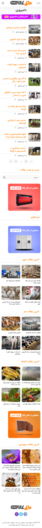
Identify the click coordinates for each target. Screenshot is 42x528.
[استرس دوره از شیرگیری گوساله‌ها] (34, 123)
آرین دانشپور (21, 58)
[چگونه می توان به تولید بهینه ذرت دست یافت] (11, 374)
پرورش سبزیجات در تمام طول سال (11, 405)
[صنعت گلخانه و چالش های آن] (31, 395)
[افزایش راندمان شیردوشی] (34, 29)
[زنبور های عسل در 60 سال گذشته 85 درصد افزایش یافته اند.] (11, 480)
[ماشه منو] (37, 3)
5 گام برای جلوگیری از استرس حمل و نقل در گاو (14, 80)
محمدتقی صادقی (20, 32)
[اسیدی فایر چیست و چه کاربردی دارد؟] (34, 53)
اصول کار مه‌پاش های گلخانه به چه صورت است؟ (31, 384)
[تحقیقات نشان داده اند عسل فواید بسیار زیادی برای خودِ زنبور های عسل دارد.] (31, 480)
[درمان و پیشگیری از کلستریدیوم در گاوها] (34, 151)
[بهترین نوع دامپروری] (34, 40)
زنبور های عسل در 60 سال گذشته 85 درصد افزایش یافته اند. (11, 491)
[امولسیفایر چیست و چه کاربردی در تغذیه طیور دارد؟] (11, 293)
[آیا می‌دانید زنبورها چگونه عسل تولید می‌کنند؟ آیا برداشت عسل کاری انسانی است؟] (31, 456)
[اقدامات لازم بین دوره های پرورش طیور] (31, 272)
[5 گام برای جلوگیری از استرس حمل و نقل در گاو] (34, 81)
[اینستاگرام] (17, 514)
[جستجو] (3, 3)
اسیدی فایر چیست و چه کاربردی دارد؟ (16, 52)
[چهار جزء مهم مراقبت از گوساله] (34, 109)
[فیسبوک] (25, 514)
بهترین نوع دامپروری (18, 39)
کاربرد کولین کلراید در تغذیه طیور (32, 303)
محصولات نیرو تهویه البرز (13, 281)
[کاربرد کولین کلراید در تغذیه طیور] (31, 293)
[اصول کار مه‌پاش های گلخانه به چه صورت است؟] (31, 374)
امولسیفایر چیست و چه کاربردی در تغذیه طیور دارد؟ (11, 303)
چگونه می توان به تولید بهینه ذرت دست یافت (11, 384)
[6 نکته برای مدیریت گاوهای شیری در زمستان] (34, 95)
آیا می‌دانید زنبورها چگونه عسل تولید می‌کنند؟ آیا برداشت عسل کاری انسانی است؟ (31, 468)
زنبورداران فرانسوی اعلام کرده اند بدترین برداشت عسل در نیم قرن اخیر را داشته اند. (11, 468)
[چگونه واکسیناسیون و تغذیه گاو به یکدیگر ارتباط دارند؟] (34, 137)
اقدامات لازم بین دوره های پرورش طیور (32, 282)
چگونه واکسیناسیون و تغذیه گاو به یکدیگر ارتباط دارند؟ (15, 136)
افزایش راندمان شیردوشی (16, 27)
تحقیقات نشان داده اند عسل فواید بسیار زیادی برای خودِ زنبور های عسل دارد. (31, 491)
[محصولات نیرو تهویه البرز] (11, 272)
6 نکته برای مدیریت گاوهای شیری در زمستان (15, 94)
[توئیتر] (21, 514)
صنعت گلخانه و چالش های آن (31, 404)
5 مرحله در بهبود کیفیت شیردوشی (13, 353)
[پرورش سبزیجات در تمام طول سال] (11, 395)
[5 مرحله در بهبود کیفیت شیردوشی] (34, 67)
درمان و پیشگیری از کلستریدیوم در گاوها (18, 150)
